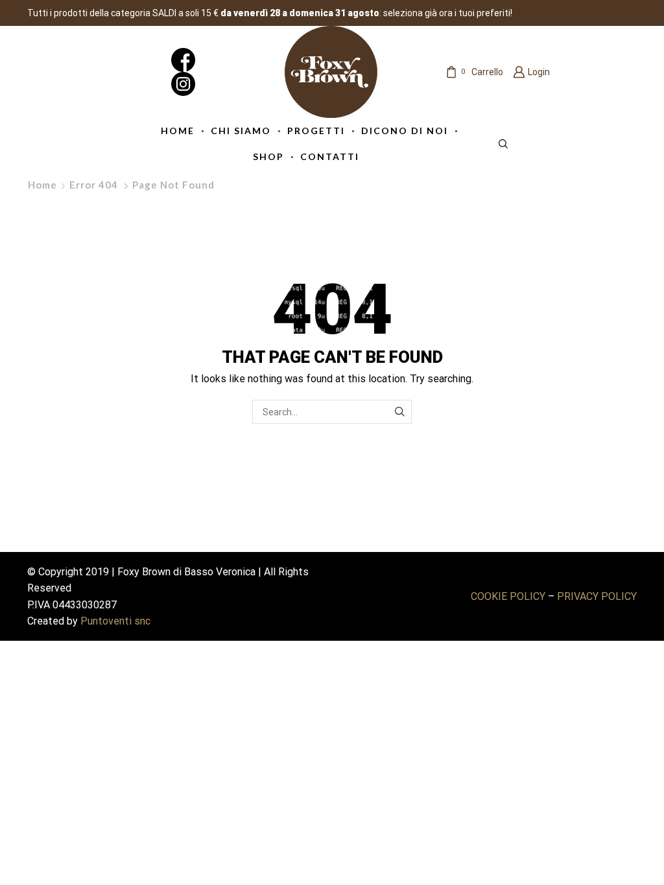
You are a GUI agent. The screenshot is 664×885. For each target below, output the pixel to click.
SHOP (268, 156)
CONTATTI (329, 156)
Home (42, 184)
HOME (178, 130)
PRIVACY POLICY (597, 596)
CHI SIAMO (241, 130)
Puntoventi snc (115, 621)
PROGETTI (316, 130)
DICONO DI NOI (404, 130)
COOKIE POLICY (508, 596)
